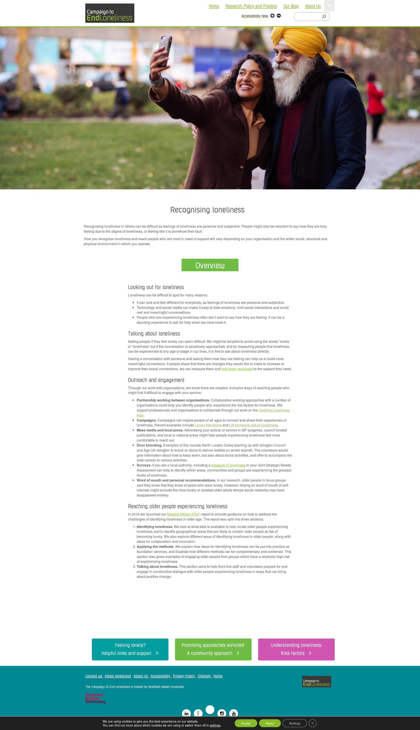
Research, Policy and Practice (251, 5)
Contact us (94, 675)
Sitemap (205, 675)
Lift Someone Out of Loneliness (253, 424)
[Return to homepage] (109, 13)
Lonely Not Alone (208, 424)
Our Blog (291, 5)
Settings (294, 723)
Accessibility (161, 675)
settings (215, 725)
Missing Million (178, 514)
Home (214, 5)
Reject (270, 723)
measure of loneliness (228, 465)
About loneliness (118, 675)
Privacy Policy (184, 675)
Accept (246, 723)
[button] (272, 16)
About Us (313, 5)
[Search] (325, 16)
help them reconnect (237, 368)
